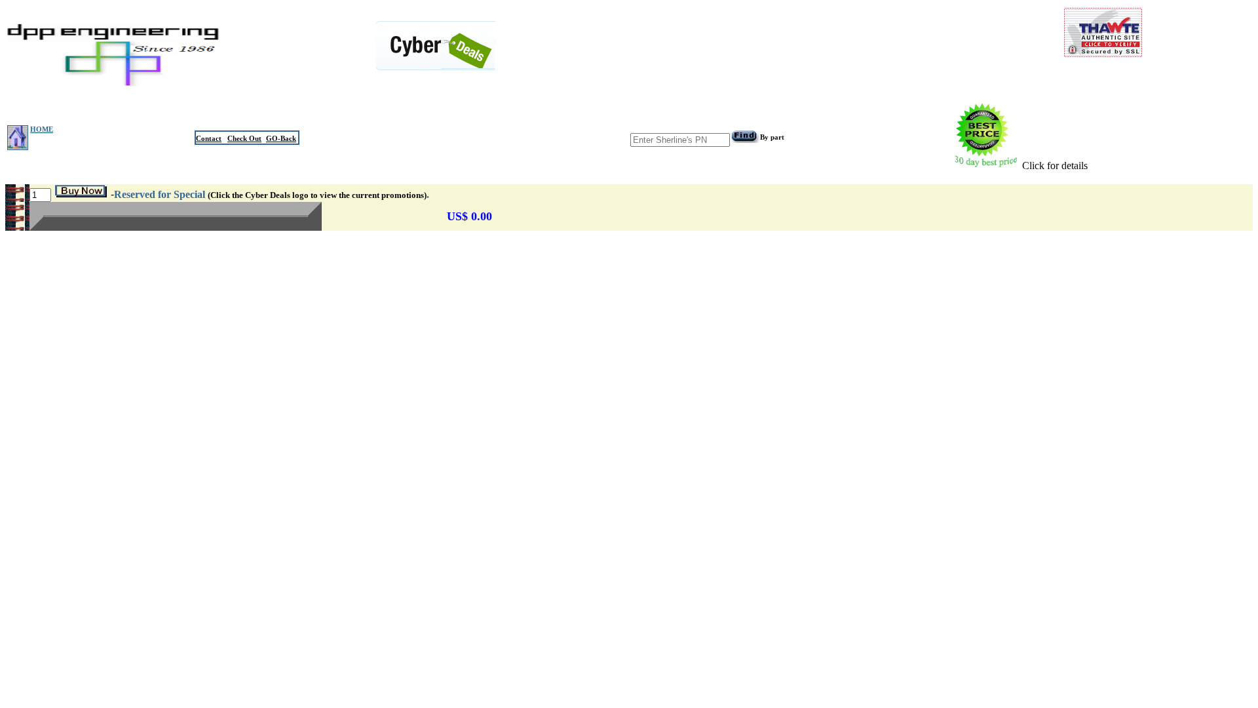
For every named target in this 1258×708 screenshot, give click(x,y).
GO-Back (281, 138)
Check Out (244, 138)
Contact (208, 138)
